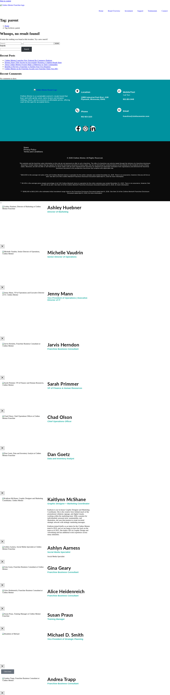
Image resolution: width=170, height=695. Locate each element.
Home (101, 11)
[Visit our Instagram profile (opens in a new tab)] (85, 129)
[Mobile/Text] (119, 91)
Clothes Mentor (79, 158)
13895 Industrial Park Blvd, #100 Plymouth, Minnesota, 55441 (95, 98)
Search (2, 46)
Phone (84, 111)
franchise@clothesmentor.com (136, 116)
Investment (129, 11)
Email (126, 111)
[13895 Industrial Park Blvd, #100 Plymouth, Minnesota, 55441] (77, 91)
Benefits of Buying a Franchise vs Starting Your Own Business (28, 67)
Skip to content (5, 1)
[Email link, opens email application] (119, 110)
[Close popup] (2, 246)
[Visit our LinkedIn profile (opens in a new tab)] (93, 129)
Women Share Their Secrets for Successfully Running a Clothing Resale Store (33, 63)
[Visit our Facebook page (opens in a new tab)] (78, 129)
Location (85, 92)
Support (140, 11)
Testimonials (152, 11)
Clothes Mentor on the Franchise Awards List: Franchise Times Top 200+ (31, 69)
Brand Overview (114, 11)
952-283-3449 (128, 99)
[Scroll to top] (1, 202)
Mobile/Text (129, 92)
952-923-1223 (86, 117)
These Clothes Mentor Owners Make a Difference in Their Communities (31, 65)
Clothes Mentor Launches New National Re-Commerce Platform (28, 60)
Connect (165, 11)
